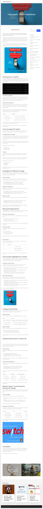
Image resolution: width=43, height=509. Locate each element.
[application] (16, 84)
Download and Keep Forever (15, 29)
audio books (21, 11)
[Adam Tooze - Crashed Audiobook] (12, 470)
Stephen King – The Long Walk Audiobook (34, 65)
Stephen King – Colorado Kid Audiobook (34, 62)
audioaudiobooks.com (7, 1)
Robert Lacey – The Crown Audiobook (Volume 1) (35, 40)
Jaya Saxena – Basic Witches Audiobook (34, 43)
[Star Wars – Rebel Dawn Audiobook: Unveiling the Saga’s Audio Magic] (8, 493)
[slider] (27, 83)
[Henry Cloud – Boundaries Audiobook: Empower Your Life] (34, 493)
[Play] (3, 84)
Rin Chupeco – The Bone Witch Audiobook (34, 46)
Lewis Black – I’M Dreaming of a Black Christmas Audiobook (34, 52)
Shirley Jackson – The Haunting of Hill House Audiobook (35, 58)
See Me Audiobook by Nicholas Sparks (34, 49)
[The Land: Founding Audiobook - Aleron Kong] (31, 470)
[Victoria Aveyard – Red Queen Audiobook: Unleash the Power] (21, 493)
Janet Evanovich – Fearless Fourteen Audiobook (35, 68)
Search (31, 28)
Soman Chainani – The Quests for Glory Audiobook (34, 37)
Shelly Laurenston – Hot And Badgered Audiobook (34, 55)
